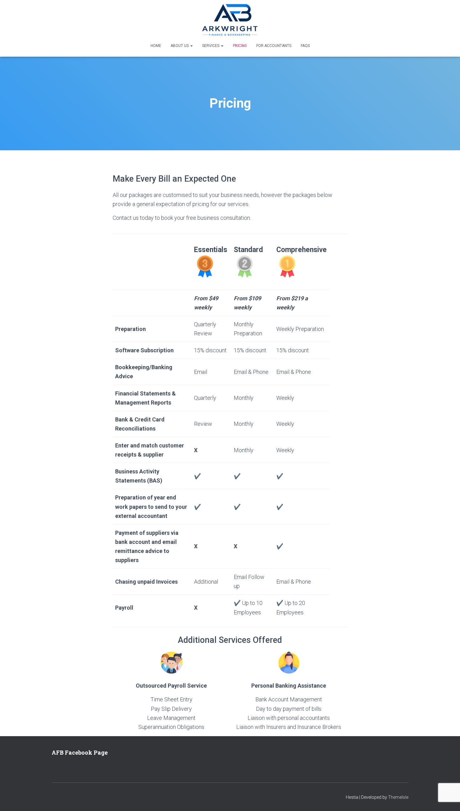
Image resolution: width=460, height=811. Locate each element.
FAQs (305, 46)
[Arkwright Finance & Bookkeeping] (230, 20)
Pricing (240, 46)
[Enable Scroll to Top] (448, 798)
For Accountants (273, 46)
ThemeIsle (398, 797)
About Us (180, 46)
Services (211, 46)
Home (156, 46)
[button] (191, 46)
